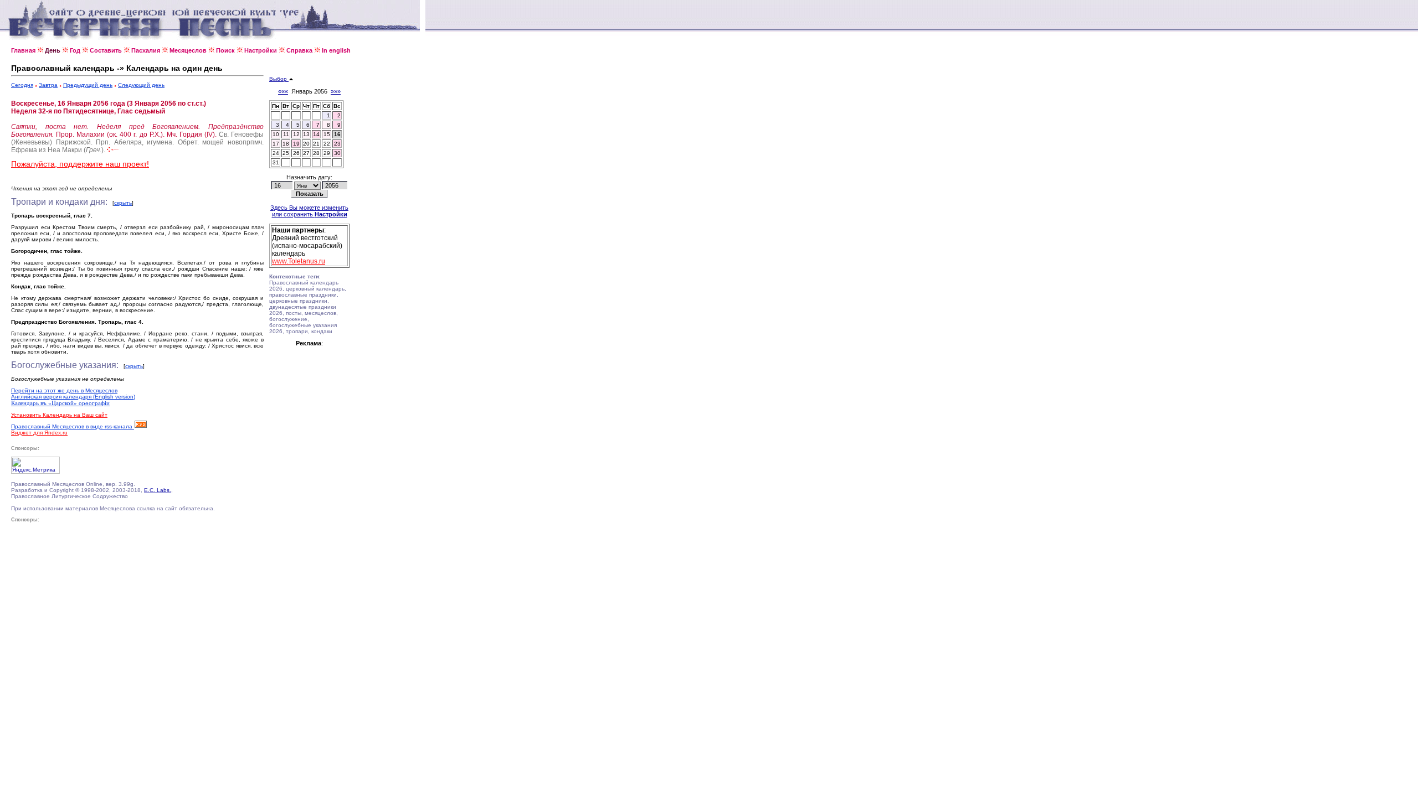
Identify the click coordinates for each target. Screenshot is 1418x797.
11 (286, 134)
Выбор (279, 79)
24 (276, 153)
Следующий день (141, 85)
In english (336, 50)
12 (296, 134)
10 (276, 134)
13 (306, 134)
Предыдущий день (87, 85)
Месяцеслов (188, 50)
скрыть (123, 203)
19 (296, 144)
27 (306, 153)
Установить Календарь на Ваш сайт (59, 415)
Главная (23, 50)
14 (316, 134)
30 (337, 153)
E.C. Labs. (157, 490)
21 (316, 144)
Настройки (260, 50)
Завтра (48, 85)
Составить (106, 50)
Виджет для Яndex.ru (39, 432)
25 (285, 153)
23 (337, 144)
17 (276, 144)
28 (316, 153)
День (52, 50)
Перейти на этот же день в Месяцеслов (64, 390)
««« (283, 91)
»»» (336, 91)
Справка (299, 50)
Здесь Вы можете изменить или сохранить (309, 211)
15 (326, 134)
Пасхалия (145, 50)
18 (285, 144)
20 (306, 144)
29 (326, 153)
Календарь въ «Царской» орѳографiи (60, 403)
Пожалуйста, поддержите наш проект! (80, 163)
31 (276, 162)
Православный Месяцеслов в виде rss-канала (72, 426)
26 (296, 153)
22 (326, 144)
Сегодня (22, 85)
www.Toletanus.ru (298, 261)
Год (75, 50)
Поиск (225, 50)
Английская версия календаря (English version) (73, 397)
